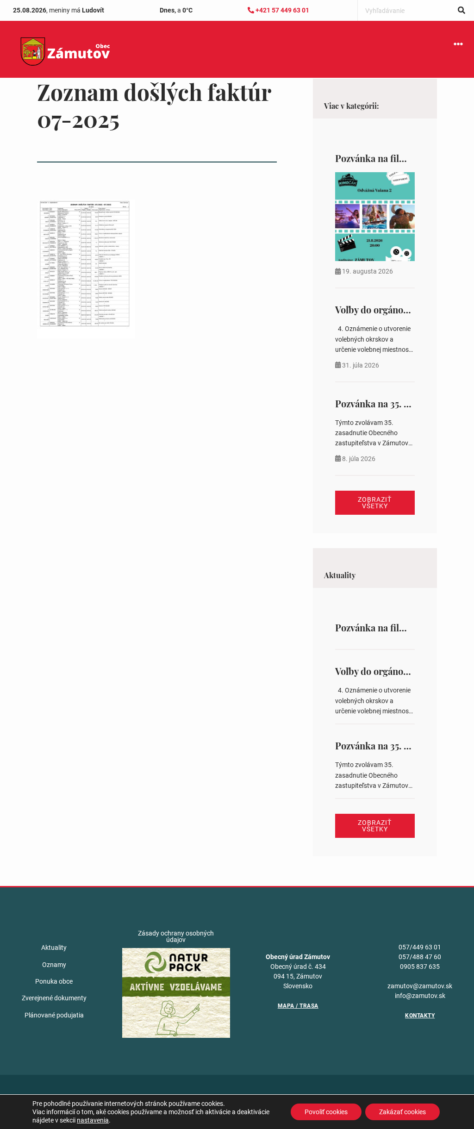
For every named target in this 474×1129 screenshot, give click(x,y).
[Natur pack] (176, 992)
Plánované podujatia (54, 1015)
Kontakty (420, 1015)
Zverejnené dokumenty (54, 998)
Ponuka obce (54, 981)
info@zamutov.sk (420, 995)
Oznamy (54, 964)
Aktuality (54, 947)
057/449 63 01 (420, 947)
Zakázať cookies (402, 1112)
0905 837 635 (420, 966)
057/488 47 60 (420, 957)
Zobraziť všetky (375, 503)
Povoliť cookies (326, 1112)
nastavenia (93, 1120)
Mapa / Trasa (298, 1006)
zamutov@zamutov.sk (419, 986)
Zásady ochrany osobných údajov (176, 936)
